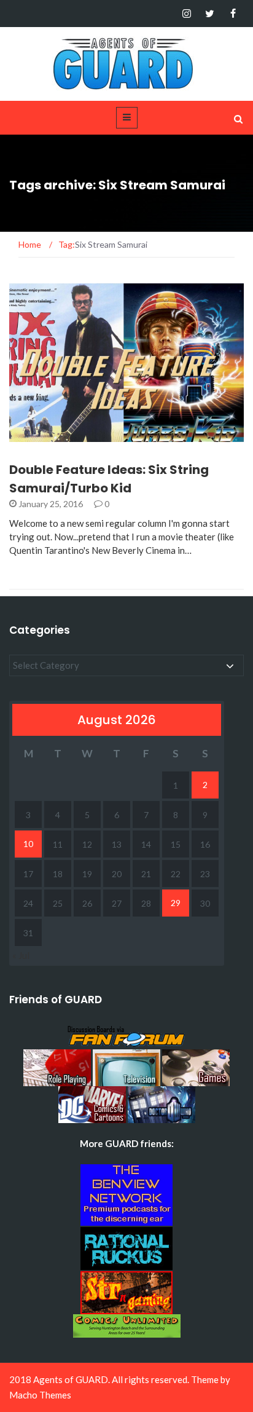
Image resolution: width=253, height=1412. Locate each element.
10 (28, 843)
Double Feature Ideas (72, 435)
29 (176, 902)
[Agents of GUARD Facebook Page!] (233, 13)
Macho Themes (40, 1394)
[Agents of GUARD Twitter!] (209, 13)
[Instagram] (186, 13)
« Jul (20, 955)
